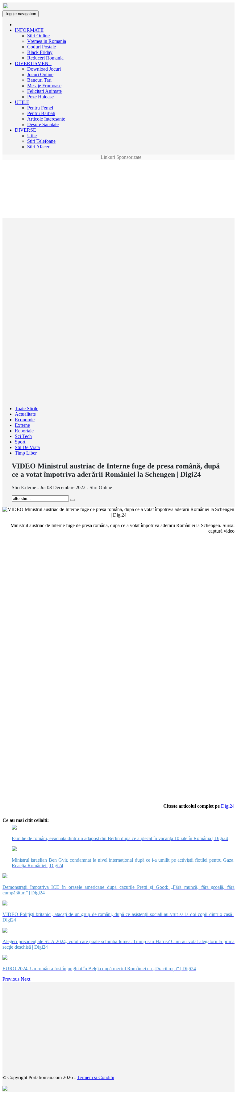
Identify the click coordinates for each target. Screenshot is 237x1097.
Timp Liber (26, 453)
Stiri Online (38, 35)
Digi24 (228, 806)
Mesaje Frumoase (44, 85)
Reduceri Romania (45, 57)
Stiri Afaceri (39, 146)
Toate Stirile (26, 408)
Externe (22, 425)
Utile (32, 135)
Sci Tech (23, 436)
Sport (20, 441)
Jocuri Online (40, 74)
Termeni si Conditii (95, 1077)
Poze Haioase (40, 96)
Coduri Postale (41, 46)
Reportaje (24, 430)
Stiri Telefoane (41, 141)
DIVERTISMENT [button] (33, 63)
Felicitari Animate (44, 91)
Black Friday (39, 52)
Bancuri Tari (39, 80)
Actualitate (25, 414)
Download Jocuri (44, 69)
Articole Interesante (46, 119)
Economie (25, 419)
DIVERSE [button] (25, 130)
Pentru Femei (40, 107)
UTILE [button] (22, 102)
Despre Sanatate (43, 124)
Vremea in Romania (46, 41)
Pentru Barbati (41, 113)
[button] (11, 979)
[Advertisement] (118, 174)
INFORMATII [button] (29, 30)
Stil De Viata (27, 447)
